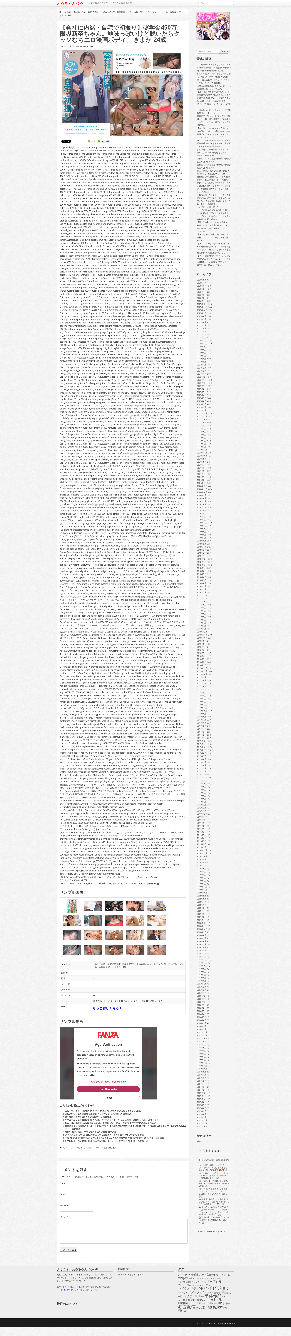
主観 (180, 1296)
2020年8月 (201, 498)
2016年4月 (201, 656)
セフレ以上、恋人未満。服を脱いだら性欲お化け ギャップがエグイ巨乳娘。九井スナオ (106, 1141)
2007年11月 (202, 962)
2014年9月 (201, 713)
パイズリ (135, 1000)
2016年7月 (201, 647)
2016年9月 (201, 640)
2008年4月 (201, 947)
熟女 (228, 1303)
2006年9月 (201, 1005)
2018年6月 (201, 577)
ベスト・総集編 (212, 1292)
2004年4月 (201, 1083)
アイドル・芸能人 (203, 1278)
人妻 (185, 1296)
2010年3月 (201, 877)
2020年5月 (201, 507)
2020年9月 (201, 495)
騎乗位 (182, 1310)
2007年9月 (201, 968)
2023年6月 (201, 395)
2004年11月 (202, 1065)
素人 (160, 1000)
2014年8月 (201, 716)
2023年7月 (201, 392)
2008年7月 (201, 938)
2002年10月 (202, 1126)
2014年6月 (201, 722)
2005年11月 (202, 1035)
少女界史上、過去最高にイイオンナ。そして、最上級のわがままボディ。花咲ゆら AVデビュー (214, 152)
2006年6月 (201, 1014)
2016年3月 (201, 659)
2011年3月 (201, 841)
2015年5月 (201, 689)
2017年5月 (201, 616)
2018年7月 (201, 574)
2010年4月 (201, 874)
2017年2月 (201, 625)
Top (283, 1328)
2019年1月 (201, 556)
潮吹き (221, 1303)
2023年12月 (202, 376)
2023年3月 (201, 404)
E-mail (63, 1194)
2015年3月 (201, 695)
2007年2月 (201, 989)
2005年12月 (202, 1032)
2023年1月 (201, 410)
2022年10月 (202, 419)
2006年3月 (201, 1023)
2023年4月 (201, 401)
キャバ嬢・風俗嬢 (184, 1282)
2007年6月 (201, 977)
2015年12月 (202, 668)
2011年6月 (201, 832)
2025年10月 (202, 310)
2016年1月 (201, 665)
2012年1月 (201, 810)
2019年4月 (201, 546)
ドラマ (208, 1285)
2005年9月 (201, 1041)
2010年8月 (201, 862)
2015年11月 (202, 671)
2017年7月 (201, 610)
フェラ (126, 1000)
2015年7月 (201, 683)
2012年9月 (201, 786)
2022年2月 (201, 443)
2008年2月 (201, 953)
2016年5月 (201, 653)
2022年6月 (201, 431)
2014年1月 (201, 738)
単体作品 (97, 1000)
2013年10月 (202, 747)
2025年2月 (201, 334)
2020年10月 (202, 492)
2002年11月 (202, 1123)
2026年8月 (201, 279)
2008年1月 (201, 956)
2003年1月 (201, 1117)
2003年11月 (202, 1096)
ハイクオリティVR (190, 1288)
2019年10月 (202, 528)
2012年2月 (201, 807)
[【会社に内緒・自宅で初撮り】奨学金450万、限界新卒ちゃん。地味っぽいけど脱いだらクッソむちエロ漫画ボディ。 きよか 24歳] (123, 93)
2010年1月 (201, 883)
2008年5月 (201, 944)
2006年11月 (202, 999)
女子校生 (183, 1300)
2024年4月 (201, 364)
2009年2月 (201, 917)
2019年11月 (202, 525)
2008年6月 (201, 941)
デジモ (217, 1281)
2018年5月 (201, 580)
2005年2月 (201, 1056)
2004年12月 (202, 1062)
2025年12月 (202, 304)
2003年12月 (202, 1093)
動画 (69, 12)
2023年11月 (202, 380)
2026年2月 (201, 298)
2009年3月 (201, 914)
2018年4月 (201, 583)
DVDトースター (220, 1275)
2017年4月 (201, 619)
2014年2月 (201, 735)
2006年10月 (202, 1002)
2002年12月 (202, 1120)
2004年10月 (202, 1068)
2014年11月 (202, 707)
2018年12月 (202, 559)
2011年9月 (201, 823)
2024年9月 (201, 349)
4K (105, 1000)
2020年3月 (201, 513)
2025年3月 (201, 331)
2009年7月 (201, 901)
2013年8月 (201, 753)
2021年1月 (201, 483)
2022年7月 (201, 428)
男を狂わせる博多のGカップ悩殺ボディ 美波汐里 (88, 1116)
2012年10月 (202, 783)
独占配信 (187, 1306)
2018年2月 (201, 589)
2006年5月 (201, 1017)
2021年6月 (201, 468)
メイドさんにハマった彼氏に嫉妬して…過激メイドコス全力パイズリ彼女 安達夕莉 (104, 1134)
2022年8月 (201, 425)
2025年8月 (201, 316)
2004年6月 (201, 1077)
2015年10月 (202, 674)
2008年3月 (201, 950)
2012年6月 (201, 795)
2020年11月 (202, 489)
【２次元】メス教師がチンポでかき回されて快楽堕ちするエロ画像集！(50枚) (214, 1183)
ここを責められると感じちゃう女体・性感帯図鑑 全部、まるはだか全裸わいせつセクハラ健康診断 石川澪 (214, 67)
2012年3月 (201, 804)
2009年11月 (202, 889)
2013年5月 (201, 762)
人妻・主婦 (193, 1296)
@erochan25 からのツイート (130, 1274)
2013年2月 (201, 771)
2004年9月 (201, 1071)
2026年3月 (201, 295)
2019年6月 (201, 540)
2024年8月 (201, 352)
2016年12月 (202, 631)
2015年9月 (201, 677)
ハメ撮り (152, 1000)
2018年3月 (201, 586)
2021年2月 (201, 480)
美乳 (210, 1307)
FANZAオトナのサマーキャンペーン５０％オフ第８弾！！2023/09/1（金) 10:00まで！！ (214, 1175)
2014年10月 (202, 710)
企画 (202, 1296)
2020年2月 (201, 516)
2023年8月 (201, 389)
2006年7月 (201, 1011)
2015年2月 (201, 698)
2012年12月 (202, 777)
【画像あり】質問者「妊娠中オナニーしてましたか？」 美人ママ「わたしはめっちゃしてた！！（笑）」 (214, 1191)
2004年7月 (201, 1074)
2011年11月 (202, 816)
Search (224, 51)
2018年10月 (202, 565)
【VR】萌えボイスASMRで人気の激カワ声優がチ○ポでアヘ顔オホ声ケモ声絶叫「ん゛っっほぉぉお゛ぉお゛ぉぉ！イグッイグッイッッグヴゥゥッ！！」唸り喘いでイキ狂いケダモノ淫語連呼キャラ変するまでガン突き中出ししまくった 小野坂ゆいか (214, 137)
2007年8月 (201, 971)
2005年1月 (201, 1059)
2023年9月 (201, 386)
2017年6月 (201, 613)
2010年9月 (201, 859)
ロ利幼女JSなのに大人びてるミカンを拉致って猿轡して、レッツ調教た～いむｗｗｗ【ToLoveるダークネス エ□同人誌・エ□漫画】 (214, 1211)
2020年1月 (201, 519)
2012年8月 (201, 789)
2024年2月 (201, 370)
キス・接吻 (215, 1278)
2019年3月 (201, 549)
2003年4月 (201, 1114)
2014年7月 (201, 719)
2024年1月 (201, 373)
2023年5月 (201, 398)
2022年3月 (201, 440)
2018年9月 (201, 568)
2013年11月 (202, 744)
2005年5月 (201, 1050)
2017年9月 (201, 604)
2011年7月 (201, 829)
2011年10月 (202, 820)
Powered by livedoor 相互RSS (211, 1231)
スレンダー (206, 1281)
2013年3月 (201, 768)
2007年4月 (201, 983)
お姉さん (192, 1278)
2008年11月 (202, 926)
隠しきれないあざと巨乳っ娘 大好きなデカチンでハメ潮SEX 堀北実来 (98, 1113)
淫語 (215, 1303)
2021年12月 (202, 449)
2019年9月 (201, 531)
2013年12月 (202, 741)
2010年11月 (202, 853)
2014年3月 (201, 732)
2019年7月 (201, 537)
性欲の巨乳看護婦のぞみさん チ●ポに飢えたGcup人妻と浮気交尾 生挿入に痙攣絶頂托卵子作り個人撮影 (114, 1137)
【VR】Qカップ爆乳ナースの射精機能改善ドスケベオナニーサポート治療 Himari (214, 237)
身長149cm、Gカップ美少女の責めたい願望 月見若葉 (90, 1131)
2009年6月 (201, 904)
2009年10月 (202, 892)
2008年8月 (201, 935)
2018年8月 (201, 571)
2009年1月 (201, 920)
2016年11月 (202, 634)
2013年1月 (201, 774)
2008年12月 (202, 923)
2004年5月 (201, 1080)
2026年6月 (201, 285)
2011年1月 (201, 847)
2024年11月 (202, 343)
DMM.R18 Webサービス (229, 1323)
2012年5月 (201, 798)
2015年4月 (201, 692)
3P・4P (182, 1274)
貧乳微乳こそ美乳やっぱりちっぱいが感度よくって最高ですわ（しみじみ (214, 1219)
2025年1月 (201, 337)
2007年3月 (201, 986)
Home (62, 12)
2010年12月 (202, 850)
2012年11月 (202, 780)
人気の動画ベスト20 (98, 3)
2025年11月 (202, 307)
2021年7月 (201, 464)
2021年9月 (201, 458)
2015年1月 (201, 701)
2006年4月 (201, 1020)
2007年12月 (202, 959)
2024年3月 (201, 367)
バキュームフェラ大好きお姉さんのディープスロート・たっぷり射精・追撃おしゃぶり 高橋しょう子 (113, 1119)
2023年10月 (202, 383)
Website (64, 1205)
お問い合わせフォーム (70, 1289)
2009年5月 (201, 907)
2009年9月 (201, 895)
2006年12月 (202, 995)
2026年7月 (201, 282)
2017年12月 (202, 595)
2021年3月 (201, 477)
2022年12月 (202, 413)
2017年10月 (202, 601)
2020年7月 (201, 501)
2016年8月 (201, 644)
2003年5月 (201, 1111)
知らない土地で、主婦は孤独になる (214, 1161)
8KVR (211, 1274)
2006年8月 (201, 1008)
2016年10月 (202, 637)
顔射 (225, 1307)
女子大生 (225, 1296)
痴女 (199, 1307)
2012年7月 (201, 792)
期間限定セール (187, 1303)
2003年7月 (201, 1105)
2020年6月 (201, 504)
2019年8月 (201, 534)
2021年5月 (201, 471)
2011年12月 (202, 813)
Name (63, 1183)
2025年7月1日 (68, 46)
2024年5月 (201, 361)
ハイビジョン (114, 1000)
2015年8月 (201, 680)
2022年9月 (201, 422)
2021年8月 (201, 461)
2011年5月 (201, 835)
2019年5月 (201, 543)
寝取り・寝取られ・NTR (201, 1300)
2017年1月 (201, 628)
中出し (226, 1292)
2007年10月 (202, 965)
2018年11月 (202, 562)
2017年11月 (202, 598)
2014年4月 (201, 728)
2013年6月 (201, 759)
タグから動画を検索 (122, 3)
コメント (64, 1216)
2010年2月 (201, 880)
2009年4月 (201, 911)
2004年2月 (201, 1090)
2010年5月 (201, 871)
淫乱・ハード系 (205, 1303)
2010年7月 (201, 865)
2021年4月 (201, 474)
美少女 (218, 1307)
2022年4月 (201, 437)
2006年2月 (201, 1026)
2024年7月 (201, 355)
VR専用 (183, 1278)
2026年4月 (201, 292)
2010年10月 (202, 856)
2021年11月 (202, 452)
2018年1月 (201, 592)
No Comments (84, 46)
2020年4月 (201, 510)
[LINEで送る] (103, 141)
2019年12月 (202, 522)
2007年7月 (201, 974)
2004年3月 (201, 1087)
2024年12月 (202, 340)
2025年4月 (201, 328)
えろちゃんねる (70, 3)
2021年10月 (202, 455)
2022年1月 (201, 446)
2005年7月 (201, 1044)
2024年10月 (202, 346)
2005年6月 (201, 1047)
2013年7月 (201, 756)
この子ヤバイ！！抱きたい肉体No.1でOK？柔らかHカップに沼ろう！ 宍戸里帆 (103, 1110)
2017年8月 (201, 607)
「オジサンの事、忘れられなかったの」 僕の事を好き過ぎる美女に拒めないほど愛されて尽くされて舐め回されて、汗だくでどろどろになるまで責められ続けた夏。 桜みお (214, 213)
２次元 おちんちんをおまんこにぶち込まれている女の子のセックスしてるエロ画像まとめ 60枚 (214, 1201)
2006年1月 (201, 1029)
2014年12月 (202, 704)
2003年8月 (201, 1102)
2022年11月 (202, 416)
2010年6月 (201, 868)
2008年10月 (202, 929)
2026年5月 (201, 288)
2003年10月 (202, 1099)
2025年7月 (201, 319)
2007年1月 (201, 992)
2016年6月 (201, 650)
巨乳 (144, 1000)
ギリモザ (195, 1281)
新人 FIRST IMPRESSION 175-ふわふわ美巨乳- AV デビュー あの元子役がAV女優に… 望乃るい (110, 1122)
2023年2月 (201, 407)
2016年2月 (201, 662)
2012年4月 (201, 801)
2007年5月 (201, 980)
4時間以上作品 (200, 1274)
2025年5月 (201, 325)
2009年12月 (202, 886)
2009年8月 (201, 898)
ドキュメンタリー (198, 1285)
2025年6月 (201, 322)
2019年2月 (201, 552)
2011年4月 (201, 838)
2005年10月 (202, 1038)
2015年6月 (201, 686)
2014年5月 (201, 725)
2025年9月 (201, 313)
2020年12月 (202, 486)
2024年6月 (201, 358)
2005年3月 (201, 1053)
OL (229, 1275)
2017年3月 (201, 622)
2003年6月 (201, 1108)
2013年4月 (201, 765)
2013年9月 (201, 750)
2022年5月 (201, 434)
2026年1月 (201, 301)
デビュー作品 (184, 1285)
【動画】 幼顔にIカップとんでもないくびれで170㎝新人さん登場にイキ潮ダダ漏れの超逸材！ (214, 1167)
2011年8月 (201, 826)
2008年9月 (201, 932)
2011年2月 (201, 844)
